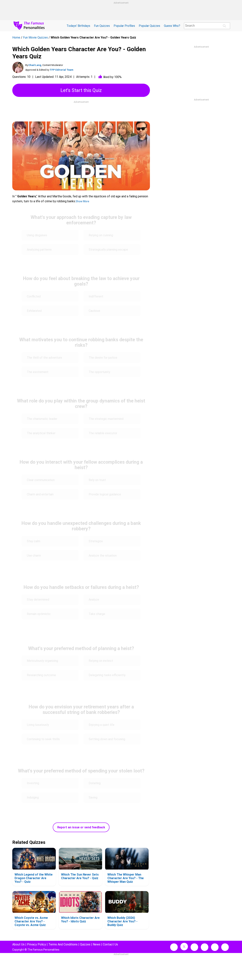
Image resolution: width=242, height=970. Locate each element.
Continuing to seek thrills (43, 739)
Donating (95, 783)
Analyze (94, 599)
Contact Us (110, 944)
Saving (93, 797)
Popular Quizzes (149, 26)
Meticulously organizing (42, 661)
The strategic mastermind (106, 419)
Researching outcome (41, 675)
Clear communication (41, 480)
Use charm (34, 555)
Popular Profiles (124, 26)
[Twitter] (184, 946)
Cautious (94, 311)
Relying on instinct (101, 661)
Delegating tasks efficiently (107, 675)
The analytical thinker (41, 433)
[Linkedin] (204, 947)
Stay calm (33, 541)
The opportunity (99, 372)
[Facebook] (174, 947)
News (96, 944)
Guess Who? (172, 26)
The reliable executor (103, 433)
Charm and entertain (40, 494)
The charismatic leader (42, 419)
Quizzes (85, 944)
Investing (33, 783)
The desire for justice (103, 357)
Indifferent (96, 296)
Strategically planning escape (108, 249)
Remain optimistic (39, 614)
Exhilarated (34, 311)
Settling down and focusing (107, 739)
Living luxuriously (38, 725)
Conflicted (34, 296)
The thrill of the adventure (44, 357)
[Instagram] (194, 947)
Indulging (33, 797)
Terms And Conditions (63, 944)
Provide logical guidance (105, 494)
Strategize (96, 541)
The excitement (37, 372)
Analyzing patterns (39, 249)
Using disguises (37, 235)
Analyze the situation (103, 555)
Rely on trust (97, 480)
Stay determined (38, 599)
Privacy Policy (36, 944)
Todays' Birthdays (78, 26)
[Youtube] (225, 947)
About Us (18, 944)
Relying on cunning (101, 235)
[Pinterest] (215, 947)
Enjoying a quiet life (101, 725)
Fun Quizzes (102, 26)
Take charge (97, 614)
